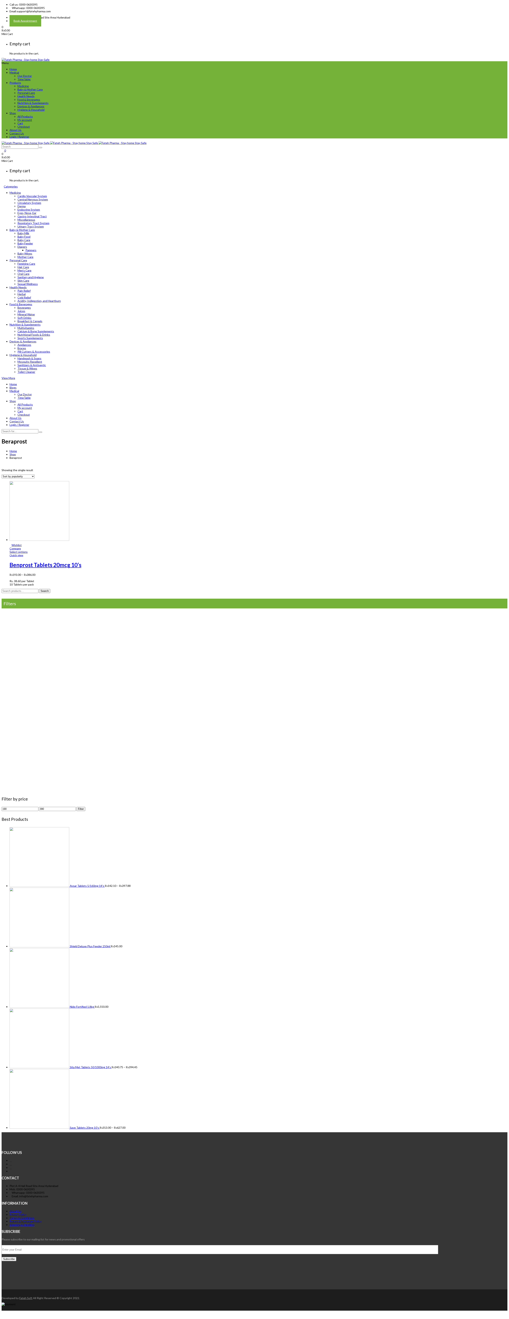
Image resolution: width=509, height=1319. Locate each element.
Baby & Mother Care (30, 89)
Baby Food (23, 236)
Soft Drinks (24, 317)
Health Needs (26, 96)
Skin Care (23, 280)
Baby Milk (23, 233)
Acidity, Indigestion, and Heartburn (39, 301)
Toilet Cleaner (26, 372)
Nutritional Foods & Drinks (33, 334)
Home (13, 69)
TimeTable (24, 79)
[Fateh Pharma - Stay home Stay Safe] (26, 59)
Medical (14, 72)
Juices (21, 311)
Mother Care (25, 257)
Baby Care (23, 240)
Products (15, 82)
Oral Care (23, 273)
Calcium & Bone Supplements (35, 331)
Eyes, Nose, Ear (26, 213)
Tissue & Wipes (27, 368)
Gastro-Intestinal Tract (32, 216)
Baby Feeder (25, 243)
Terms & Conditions (22, 1218)
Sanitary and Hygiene (30, 277)
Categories (11, 186)
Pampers (30, 250)
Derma (21, 206)
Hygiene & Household (31, 109)
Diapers (22, 246)
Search (45, 590)
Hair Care (23, 267)
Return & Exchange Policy (26, 1221)
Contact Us (17, 133)
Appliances (24, 344)
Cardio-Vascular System (32, 196)
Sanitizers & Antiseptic (31, 365)
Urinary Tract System (30, 226)
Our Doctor (24, 76)
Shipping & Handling (22, 1224)
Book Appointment (25, 20)
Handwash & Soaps (29, 358)
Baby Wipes (24, 253)
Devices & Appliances (30, 106)
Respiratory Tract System (33, 223)
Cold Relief (24, 297)
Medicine (23, 86)
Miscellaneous (26, 219)
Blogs (13, 387)
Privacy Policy (18, 1214)
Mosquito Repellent (29, 361)
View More (8, 378)
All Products (25, 116)
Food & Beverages (28, 99)
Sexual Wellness (27, 284)
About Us (15, 130)
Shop (13, 113)
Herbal (21, 294)
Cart (20, 123)
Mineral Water (26, 314)
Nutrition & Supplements (33, 103)
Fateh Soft (25, 1298)
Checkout (23, 126)
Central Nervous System (32, 199)
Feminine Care (26, 263)
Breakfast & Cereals (29, 321)
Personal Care (26, 92)
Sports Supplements (30, 338)
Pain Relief (24, 290)
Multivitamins (25, 328)
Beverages (24, 307)
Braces (21, 348)
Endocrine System (28, 209)
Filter (81, 808)
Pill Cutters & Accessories (33, 351)
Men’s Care (24, 270)
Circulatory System (29, 202)
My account (24, 120)
